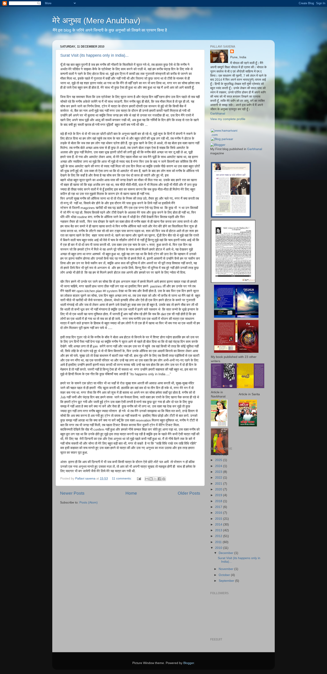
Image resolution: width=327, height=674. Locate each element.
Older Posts (189, 493)
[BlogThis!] (151, 479)
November (226, 569)
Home (131, 493)
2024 (219, 466)
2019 (219, 495)
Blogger (188, 663)
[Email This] (147, 479)
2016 (219, 512)
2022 (219, 477)
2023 (219, 471)
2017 (219, 507)
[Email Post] (138, 478)
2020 (219, 489)
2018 (219, 501)
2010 (219, 548)
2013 (219, 530)
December (226, 553)
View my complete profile (227, 119)
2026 (219, 454)
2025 (219, 460)
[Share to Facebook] (159, 479)
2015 (219, 518)
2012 (219, 536)
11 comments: (122, 478)
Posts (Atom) (88, 502)
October (225, 575)
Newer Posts (72, 493)
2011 (219, 542)
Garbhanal (217, 113)
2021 (219, 483)
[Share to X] (155, 479)
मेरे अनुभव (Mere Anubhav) (96, 20)
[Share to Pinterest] (163, 479)
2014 (219, 524)
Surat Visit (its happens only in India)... (94, 55)
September (227, 580)
